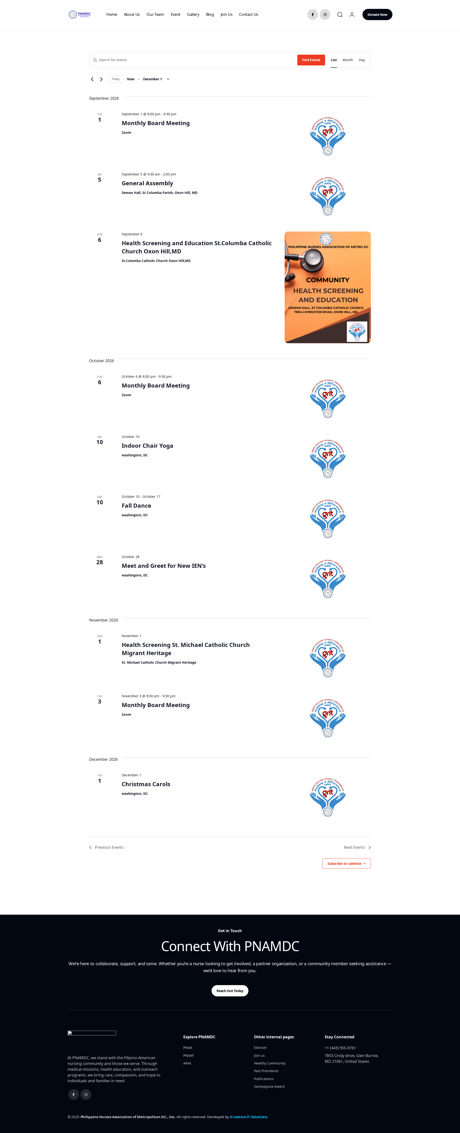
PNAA (187, 1047)
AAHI (187, 1063)
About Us (132, 14)
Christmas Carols (146, 784)
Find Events (311, 60)
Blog (210, 14)
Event (175, 14)
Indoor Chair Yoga (147, 445)
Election (260, 1047)
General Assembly (147, 183)
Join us (227, 14)
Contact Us (248, 14)
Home (111, 14)
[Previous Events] (92, 79)
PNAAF (188, 1055)
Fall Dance (136, 505)
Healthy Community (270, 1063)
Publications (264, 1078)
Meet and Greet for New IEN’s (164, 565)
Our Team (155, 14)
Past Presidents (266, 1071)
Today (116, 79)
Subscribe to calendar (345, 863)
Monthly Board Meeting (156, 123)
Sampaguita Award (269, 1086)
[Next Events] (101, 79)
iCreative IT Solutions (248, 1116)
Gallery (193, 14)
